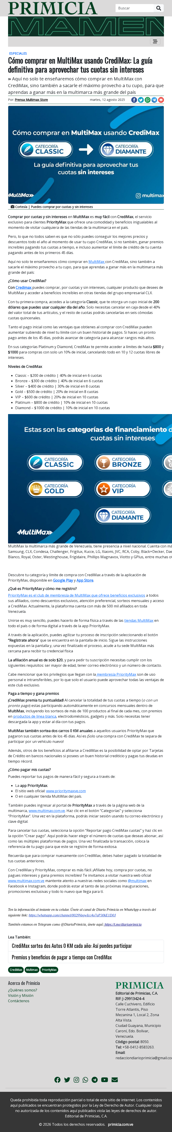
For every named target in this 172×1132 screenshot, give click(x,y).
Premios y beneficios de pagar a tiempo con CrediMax (62, 957)
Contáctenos (18, 1000)
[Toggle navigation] (155, 41)
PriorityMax (49, 970)
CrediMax (16, 970)
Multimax (32, 970)
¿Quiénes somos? (22, 990)
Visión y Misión (20, 995)
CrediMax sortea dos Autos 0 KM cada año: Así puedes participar (72, 945)
